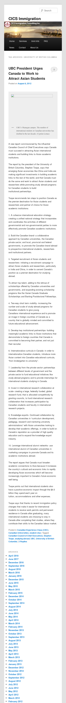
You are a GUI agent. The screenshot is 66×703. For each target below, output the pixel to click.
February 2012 (15, 701)
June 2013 (13, 647)
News (11, 47)
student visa (35, 532)
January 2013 (14, 664)
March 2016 (14, 572)
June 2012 (13, 687)
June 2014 (13, 613)
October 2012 (14, 674)
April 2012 (13, 694)
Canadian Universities (18, 532)
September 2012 (16, 677)
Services (23, 41)
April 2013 (13, 653)
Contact (22, 47)
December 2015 (16, 579)
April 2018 (13, 555)
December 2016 (16, 562)
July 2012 (13, 684)
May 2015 (13, 586)
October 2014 (14, 599)
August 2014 (14, 606)
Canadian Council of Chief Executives (25, 535)
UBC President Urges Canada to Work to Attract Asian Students (26, 73)
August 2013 (14, 640)
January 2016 (14, 575)
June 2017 (13, 559)
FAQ (46, 41)
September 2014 (16, 602)
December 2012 (16, 667)
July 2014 (13, 609)
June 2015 (13, 582)
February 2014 (15, 626)
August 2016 (14, 569)
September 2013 (16, 637)
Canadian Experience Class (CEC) (32, 529)
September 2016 (16, 565)
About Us (34, 47)
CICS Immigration (24, 18)
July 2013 (13, 643)
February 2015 (15, 592)
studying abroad (22, 538)
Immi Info (35, 41)
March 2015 (14, 589)
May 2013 (13, 650)
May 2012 (13, 691)
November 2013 (16, 630)
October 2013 (14, 633)
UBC (33, 538)
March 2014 (14, 623)
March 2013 (14, 657)
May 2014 (13, 616)
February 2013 (15, 660)
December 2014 (16, 596)
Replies (23, 541)
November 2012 (16, 670)
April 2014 (13, 620)
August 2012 (14, 680)
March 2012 (14, 697)
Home (12, 41)
